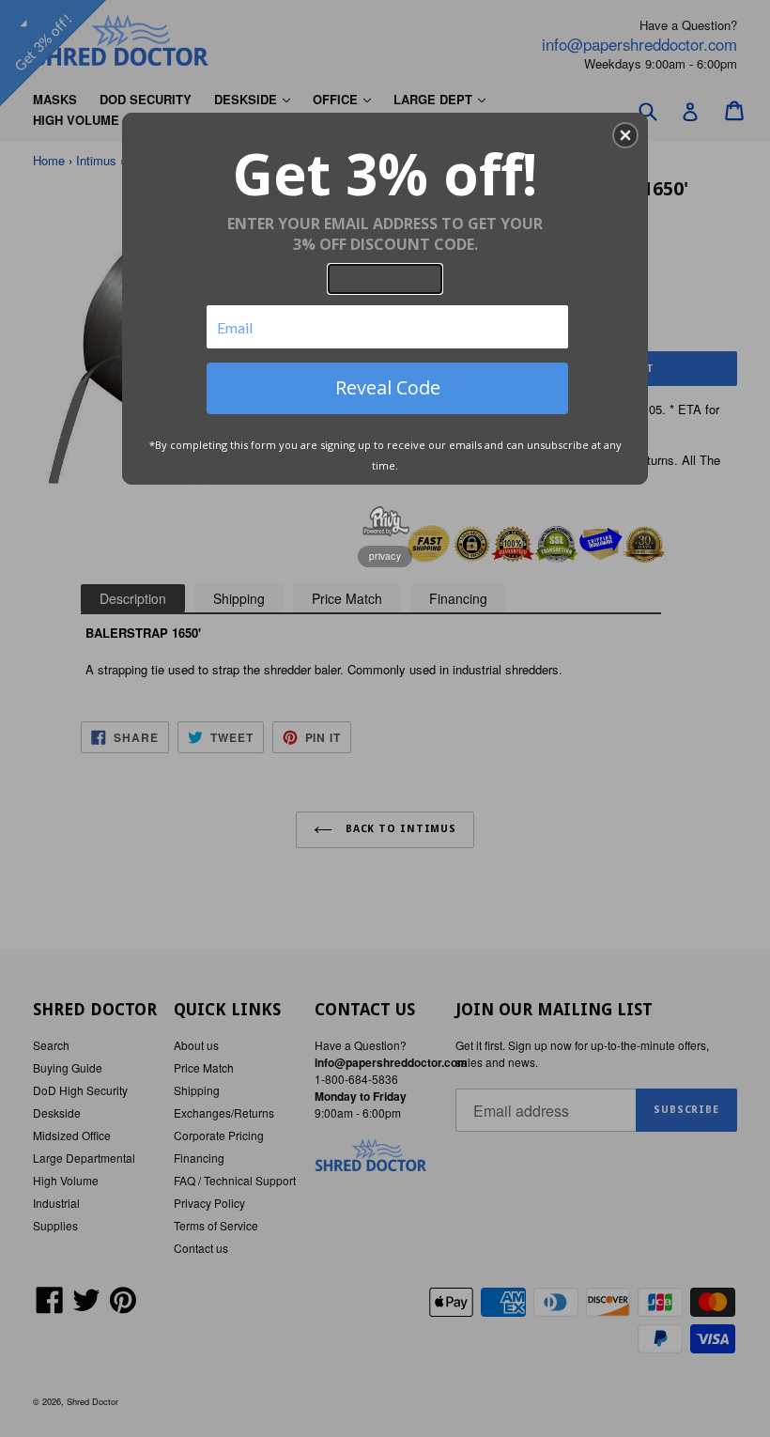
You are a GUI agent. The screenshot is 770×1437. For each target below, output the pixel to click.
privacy (385, 556)
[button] (625, 135)
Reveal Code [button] (387, 387)
